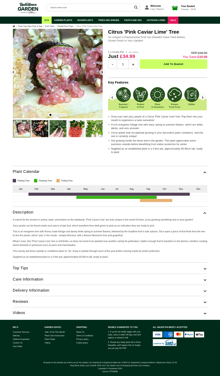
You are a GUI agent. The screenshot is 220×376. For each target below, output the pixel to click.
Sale (173, 20)
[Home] (15, 26)
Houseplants (85, 20)
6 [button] (66, 115)
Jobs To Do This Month (55, 332)
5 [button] (63, 115)
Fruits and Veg (133, 20)
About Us (80, 332)
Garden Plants (63, 20)
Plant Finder (50, 339)
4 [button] (60, 115)
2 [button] (54, 115)
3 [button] (57, 115)
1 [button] (50, 115)
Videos (48, 343)
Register (160, 9)
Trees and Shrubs (108, 20)
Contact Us (18, 343)
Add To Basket (173, 64)
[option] (58, 73)
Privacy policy (82, 339)
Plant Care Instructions (55, 335)
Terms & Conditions (84, 335)
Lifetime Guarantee (21, 339)
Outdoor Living (156, 20)
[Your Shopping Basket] (174, 11)
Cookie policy (82, 343)
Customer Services (21, 332)
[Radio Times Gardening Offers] (28, 13)
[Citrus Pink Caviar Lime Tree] (22, 128)
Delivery (16, 335)
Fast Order (17, 346)
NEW (46, 20)
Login (152, 9)
